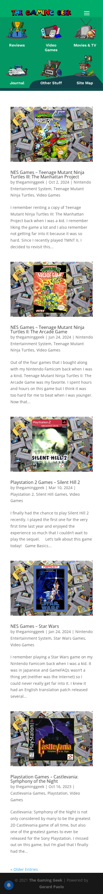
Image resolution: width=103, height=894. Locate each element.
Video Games (51, 47)
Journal (17, 83)
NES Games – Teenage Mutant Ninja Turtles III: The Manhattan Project (47, 174)
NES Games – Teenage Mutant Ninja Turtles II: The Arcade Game (47, 329)
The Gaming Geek (45, 880)
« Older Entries (24, 869)
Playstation (58, 793)
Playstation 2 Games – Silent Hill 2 (45, 482)
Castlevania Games (27, 793)
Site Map (85, 83)
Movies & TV (85, 45)
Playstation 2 (22, 494)
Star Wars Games (69, 638)
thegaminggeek (30, 182)
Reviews (17, 45)
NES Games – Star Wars (34, 626)
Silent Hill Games (51, 494)
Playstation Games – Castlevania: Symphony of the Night (44, 779)
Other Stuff (51, 83)
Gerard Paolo (51, 886)
